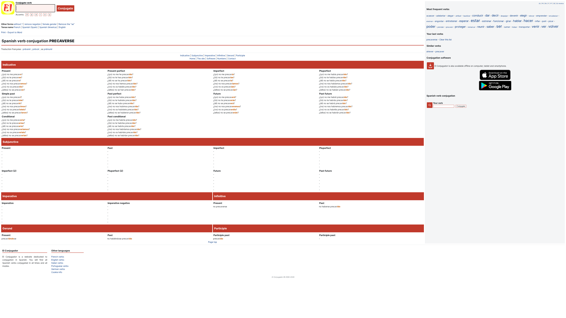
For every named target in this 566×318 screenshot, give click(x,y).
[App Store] (495, 79)
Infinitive (221, 55)
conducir (477, 15)
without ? (18, 24)
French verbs (57, 256)
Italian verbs (57, 263)
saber (490, 26)
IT (548, 3)
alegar (450, 15)
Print (3, 32)
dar (487, 15)
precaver (439, 51)
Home (192, 58)
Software (211, 58)
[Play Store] (495, 89)
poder (430, 26)
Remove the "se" (67, 24)
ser (499, 26)
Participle (240, 55)
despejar (504, 16)
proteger (460, 26)
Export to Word (15, 32)
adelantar (440, 15)
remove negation (32, 24)
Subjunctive (197, 55)
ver (543, 26)
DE (554, 3)
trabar (514, 27)
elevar (531, 16)
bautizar (466, 16)
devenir (514, 15)
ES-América (560, 3)
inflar (537, 21)
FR (542, 3)
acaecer (430, 15)
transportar (524, 27)
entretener (451, 21)
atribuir (458, 16)
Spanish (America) (48, 27)
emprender (541, 15)
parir (544, 21)
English (62, 27)
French (17, 27)
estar (475, 20)
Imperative (210, 55)
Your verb (438, 103)
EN (546, 3)
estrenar (486, 21)
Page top (212, 242)
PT (551, 3)
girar (508, 21)
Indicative (185, 55)
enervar (429, 21)
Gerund (230, 55)
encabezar (553, 16)
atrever (429, 51)
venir (535, 26)
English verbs (57, 260)
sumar (507, 27)
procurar (449, 27)
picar (550, 21)
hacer (528, 21)
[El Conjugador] (7, 8)
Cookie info (56, 272)
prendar (440, 27)
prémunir (48, 49)
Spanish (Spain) (29, 27)
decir (495, 15)
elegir (523, 15)
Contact (232, 58)
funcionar (498, 21)
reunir (480, 26)
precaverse (431, 39)
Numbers (221, 58)
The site (201, 58)
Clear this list (445, 39)
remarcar (471, 27)
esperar (464, 21)
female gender (50, 24)
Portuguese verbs (59, 266)
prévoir (35, 49)
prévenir (27, 49)
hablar (517, 21)
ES (540, 3)
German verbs (58, 269)
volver (553, 26)
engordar (439, 21)
